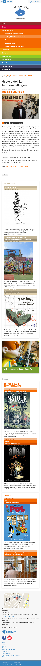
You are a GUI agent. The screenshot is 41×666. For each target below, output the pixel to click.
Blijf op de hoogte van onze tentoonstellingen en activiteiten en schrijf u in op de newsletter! (9, 632)
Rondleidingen (6, 60)
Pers (3, 644)
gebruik (4, 646)
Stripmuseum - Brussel (20, 10)
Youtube (9, 637)
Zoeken (6, 379)
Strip (12, 166)
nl (5, 1)
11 (21, 123)
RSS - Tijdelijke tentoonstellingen (11, 655)
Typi (20, 664)
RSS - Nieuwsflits (6, 653)
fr (2, 1)
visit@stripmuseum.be (8, 616)
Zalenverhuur (6, 69)
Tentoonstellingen (7, 30)
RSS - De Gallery (6, 657)
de (11, 1)
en (8, 1)
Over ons (5, 27)
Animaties (5, 63)
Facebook (4, 637)
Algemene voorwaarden (8, 649)
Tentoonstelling (19, 166)
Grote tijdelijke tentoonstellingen (15, 37)
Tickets (36, 2)
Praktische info (6, 56)
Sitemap (4, 648)
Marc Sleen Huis (10, 43)
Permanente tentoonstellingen (14, 33)
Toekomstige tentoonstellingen (14, 46)
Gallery (7, 40)
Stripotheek (5, 50)
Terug (5, 175)
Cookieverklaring (6, 651)
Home (4, 24)
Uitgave (26, 166)
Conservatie (5, 53)
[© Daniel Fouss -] (20, 106)
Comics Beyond (7, 66)
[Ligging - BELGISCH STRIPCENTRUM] (21, 600)
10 (20, 123)
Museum (8, 166)
